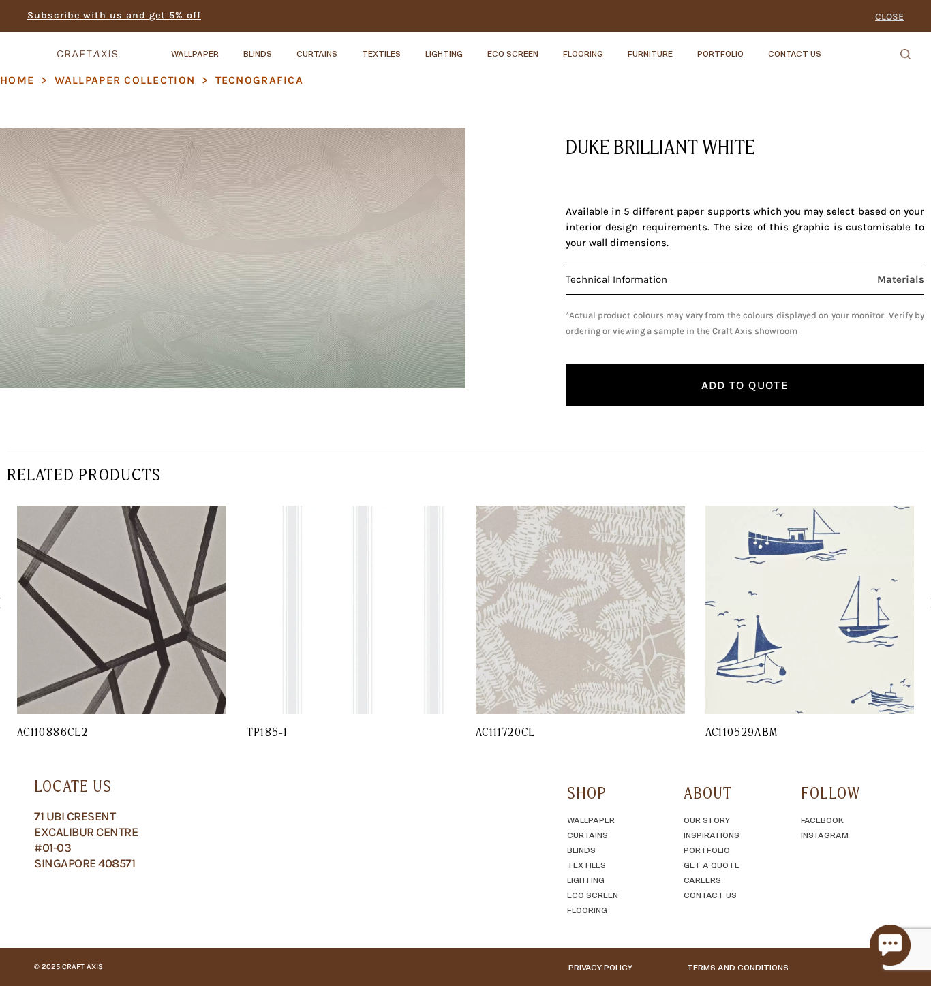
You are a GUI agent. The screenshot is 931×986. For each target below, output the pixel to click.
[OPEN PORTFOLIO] (755, 47)
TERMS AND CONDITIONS (738, 967)
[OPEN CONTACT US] (833, 47)
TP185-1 (267, 732)
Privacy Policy (600, 967)
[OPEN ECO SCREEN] (550, 47)
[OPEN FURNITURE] (684, 47)
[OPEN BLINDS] (283, 47)
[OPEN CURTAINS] (349, 47)
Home (17, 80)
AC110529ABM (741, 732)
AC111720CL (506, 732)
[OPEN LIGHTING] (474, 47)
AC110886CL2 (52, 732)
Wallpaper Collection (125, 80)
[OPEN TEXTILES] (412, 47)
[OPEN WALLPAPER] (230, 47)
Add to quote (745, 385)
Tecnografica (259, 80)
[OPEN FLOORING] (615, 47)
